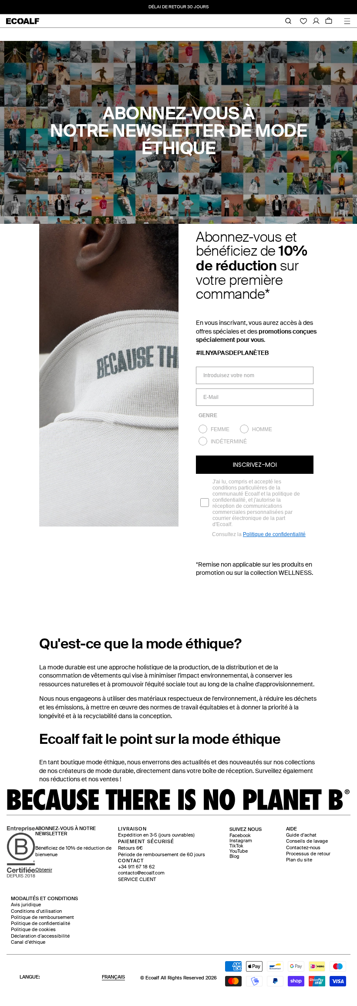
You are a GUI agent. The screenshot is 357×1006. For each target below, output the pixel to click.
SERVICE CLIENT (137, 879)
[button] (245, 829)
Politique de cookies (33, 929)
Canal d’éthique (28, 942)
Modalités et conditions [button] (44, 898)
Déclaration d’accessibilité (40, 936)
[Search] (285, 20)
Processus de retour (308, 853)
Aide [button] (291, 829)
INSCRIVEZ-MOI (255, 464)
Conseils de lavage (307, 841)
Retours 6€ (130, 848)
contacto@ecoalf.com (141, 873)
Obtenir (43, 870)
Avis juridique (26, 904)
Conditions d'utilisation (36, 911)
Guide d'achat (301, 835)
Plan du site (299, 859)
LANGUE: (72, 977)
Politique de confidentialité (274, 534)
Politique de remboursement (42, 917)
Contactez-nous (303, 847)
